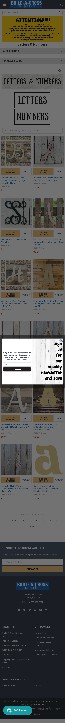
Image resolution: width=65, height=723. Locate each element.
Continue (17, 369)
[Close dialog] (61, 340)
